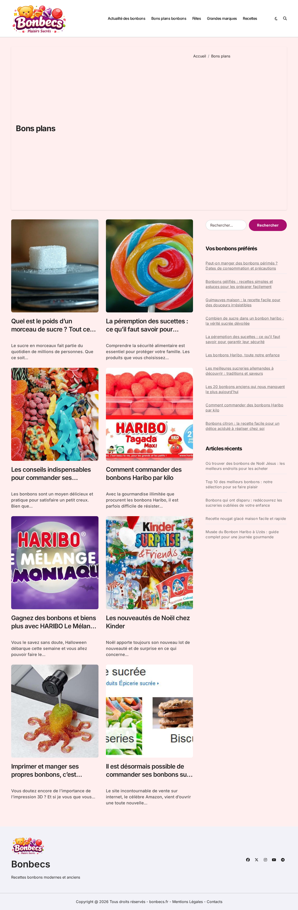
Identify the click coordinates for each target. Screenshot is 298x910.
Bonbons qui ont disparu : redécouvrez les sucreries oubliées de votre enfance (244, 503)
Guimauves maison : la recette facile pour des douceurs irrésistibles (243, 302)
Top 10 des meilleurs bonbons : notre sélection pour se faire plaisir (239, 484)
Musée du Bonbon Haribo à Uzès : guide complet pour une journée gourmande (242, 534)
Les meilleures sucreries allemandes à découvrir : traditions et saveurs (239, 371)
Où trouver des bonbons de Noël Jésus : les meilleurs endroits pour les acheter (245, 466)
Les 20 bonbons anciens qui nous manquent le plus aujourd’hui (245, 389)
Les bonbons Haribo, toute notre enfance (243, 355)
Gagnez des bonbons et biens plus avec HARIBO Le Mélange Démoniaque (54, 626)
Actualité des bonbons (126, 18)
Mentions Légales (188, 901)
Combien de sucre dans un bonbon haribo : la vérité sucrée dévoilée (245, 321)
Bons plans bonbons (168, 18)
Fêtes (196, 18)
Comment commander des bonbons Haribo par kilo (244, 407)
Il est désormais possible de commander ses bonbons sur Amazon (147, 774)
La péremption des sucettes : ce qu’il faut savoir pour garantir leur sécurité (147, 329)
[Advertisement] (236, 131)
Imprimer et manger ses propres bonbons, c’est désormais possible (45, 774)
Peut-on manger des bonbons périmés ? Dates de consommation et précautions (242, 266)
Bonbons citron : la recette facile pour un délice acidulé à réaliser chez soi (242, 426)
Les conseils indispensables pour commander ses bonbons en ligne (51, 478)
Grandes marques (222, 18)
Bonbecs (30, 864)
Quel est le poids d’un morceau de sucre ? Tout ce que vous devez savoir (50, 329)
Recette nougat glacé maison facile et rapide (246, 518)
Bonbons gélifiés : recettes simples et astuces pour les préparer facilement (239, 284)
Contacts (214, 901)
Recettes (250, 18)
